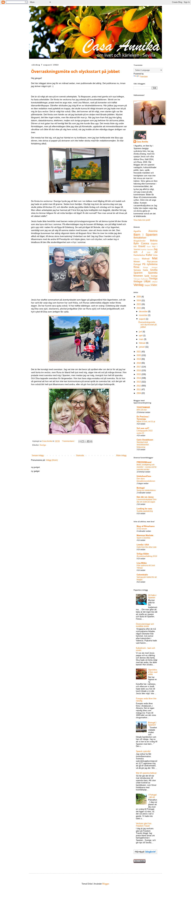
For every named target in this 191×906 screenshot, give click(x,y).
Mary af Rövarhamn (146, 526)
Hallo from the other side (147, 547)
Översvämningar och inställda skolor (145, 625)
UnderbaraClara (144, 476)
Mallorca (136, 259)
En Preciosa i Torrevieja (143, 417)
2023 (139, 304)
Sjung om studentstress (146, 490)
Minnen (137, 261)
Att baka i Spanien (152, 596)
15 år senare (142, 529)
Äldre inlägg (121, 455)
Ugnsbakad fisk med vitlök (152, 672)
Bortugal (141, 488)
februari (142, 343)
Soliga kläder (143, 554)
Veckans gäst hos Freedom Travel (143, 824)
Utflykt (147, 281)
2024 (139, 300)
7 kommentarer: (68, 441)
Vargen (147, 285)
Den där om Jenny (145, 497)
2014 (139, 378)
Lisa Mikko (142, 563)
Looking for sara (144, 509)
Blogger (105, 884)
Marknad (145, 259)
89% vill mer (142, 410)
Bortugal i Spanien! (152, 723)
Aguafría (137, 231)
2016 (139, 370)
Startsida (80, 455)
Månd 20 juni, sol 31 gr (146, 421)
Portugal (137, 264)
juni (141, 331)
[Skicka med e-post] (79, 441)
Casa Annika (142, 142)
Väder (154, 285)
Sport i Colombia (143, 538)
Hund (149, 246)
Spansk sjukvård (143, 751)
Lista (155, 255)
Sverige (43, 445)
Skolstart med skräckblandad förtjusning (143, 444)
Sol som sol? (143, 428)
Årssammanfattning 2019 (147, 556)
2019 (139, 359)
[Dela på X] (85, 441)
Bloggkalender (139, 241)
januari (142, 347)
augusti (142, 319)
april (141, 335)
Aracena (152, 231)
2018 (139, 363)
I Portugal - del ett (152, 796)
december (143, 311)
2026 (139, 297)
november (143, 315)
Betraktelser (140, 237)
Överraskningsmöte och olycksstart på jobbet (75, 71)
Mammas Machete (145, 535)
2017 (139, 367)
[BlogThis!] (82, 441)
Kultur (149, 255)
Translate (144, 76)
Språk (146, 276)
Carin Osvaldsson (145, 440)
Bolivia (153, 240)
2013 (139, 382)
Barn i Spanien (145, 234)
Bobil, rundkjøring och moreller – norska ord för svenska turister (147, 467)
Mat (154, 258)
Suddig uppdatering (145, 511)
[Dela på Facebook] (88, 441)
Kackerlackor (139, 255)
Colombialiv (142, 575)
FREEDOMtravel (144, 462)
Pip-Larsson (152, 261)
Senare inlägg (38, 455)
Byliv (136, 243)
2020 (139, 355)
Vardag (139, 284)
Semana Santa (141, 270)
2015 (139, 374)
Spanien (138, 272)
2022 (139, 308)
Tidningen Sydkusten (141, 279)
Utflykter (154, 282)
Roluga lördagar (150, 267)
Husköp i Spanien (147, 249)
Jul (155, 252)
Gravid (141, 246)
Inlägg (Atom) (52, 460)
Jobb (148, 252)
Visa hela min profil (142, 220)
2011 (139, 389)
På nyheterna (150, 264)
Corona (145, 243)
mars (141, 339)
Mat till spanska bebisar (146, 773)
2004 (139, 393)
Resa (136, 267)
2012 (139, 386)
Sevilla (153, 270)
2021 (139, 352)
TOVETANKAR (143, 407)
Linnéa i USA (143, 545)
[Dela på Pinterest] (91, 441)
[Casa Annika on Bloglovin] (145, 853)
